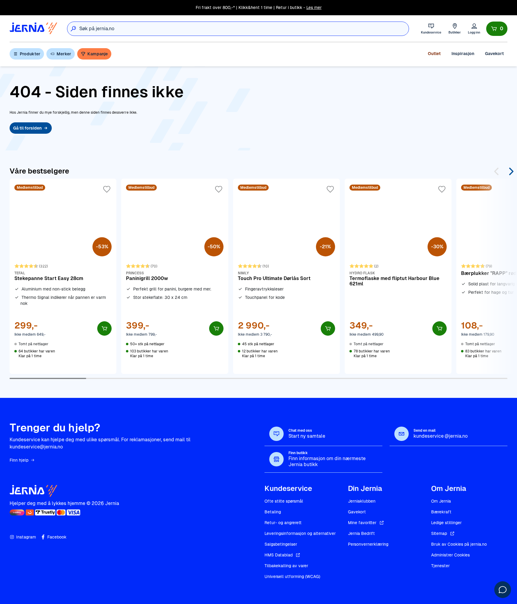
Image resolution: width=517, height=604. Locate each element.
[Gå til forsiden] (33, 28)
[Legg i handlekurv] (104, 328)
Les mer (314, 7)
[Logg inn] (474, 28)
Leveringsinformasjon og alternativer (300, 533)
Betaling (272, 512)
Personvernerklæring (368, 544)
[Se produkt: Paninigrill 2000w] (174, 276)
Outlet (434, 53)
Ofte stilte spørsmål (283, 501)
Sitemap (439, 533)
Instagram (26, 537)
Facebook (56, 537)
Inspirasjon (462, 53)
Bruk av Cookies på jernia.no (459, 544)
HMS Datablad (278, 555)
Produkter (30, 53)
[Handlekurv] (496, 29)
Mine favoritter (362, 522)
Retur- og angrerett (283, 523)
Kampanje (97, 53)
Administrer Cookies (450, 555)
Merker (64, 53)
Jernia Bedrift (361, 533)
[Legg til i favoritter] (107, 189)
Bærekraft (441, 512)
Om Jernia (441, 501)
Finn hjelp (19, 460)
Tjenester (440, 566)
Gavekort (494, 53)
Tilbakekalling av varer (286, 566)
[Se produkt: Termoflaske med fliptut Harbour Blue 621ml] (398, 276)
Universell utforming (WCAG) (292, 576)
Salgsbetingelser (280, 544)
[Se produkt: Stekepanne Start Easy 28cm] (63, 276)
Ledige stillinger (446, 523)
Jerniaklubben (361, 501)
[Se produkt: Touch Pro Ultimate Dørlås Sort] (286, 276)
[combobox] (244, 29)
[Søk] (73, 29)
